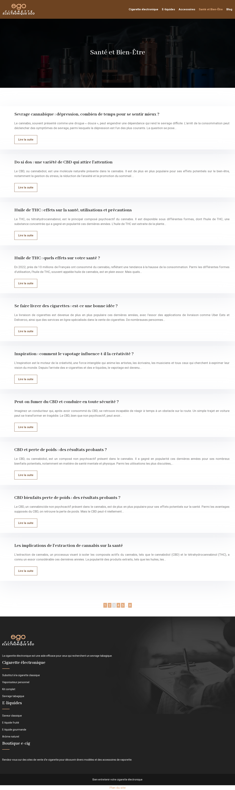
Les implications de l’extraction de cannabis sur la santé (68, 545)
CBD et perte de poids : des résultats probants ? (60, 449)
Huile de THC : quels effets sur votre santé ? (57, 258)
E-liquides (168, 9)
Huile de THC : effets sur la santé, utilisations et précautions (73, 210)
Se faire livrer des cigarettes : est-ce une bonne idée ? (66, 306)
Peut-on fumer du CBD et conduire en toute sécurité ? (66, 402)
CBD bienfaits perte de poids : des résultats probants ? (67, 497)
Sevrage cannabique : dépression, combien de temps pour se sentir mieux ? (86, 114)
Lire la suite (25, 139)
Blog (229, 9)
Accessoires (187, 9)
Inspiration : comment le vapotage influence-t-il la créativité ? (74, 354)
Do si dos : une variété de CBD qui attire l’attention (63, 162)
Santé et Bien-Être (211, 9)
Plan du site (118, 787)
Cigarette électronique (143, 9)
